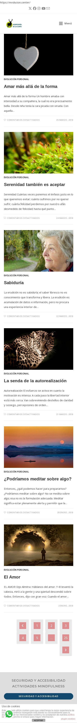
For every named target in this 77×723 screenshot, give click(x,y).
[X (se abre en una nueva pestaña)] (29, 8)
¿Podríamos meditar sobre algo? (38, 478)
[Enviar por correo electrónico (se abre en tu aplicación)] (47, 8)
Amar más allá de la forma (30, 86)
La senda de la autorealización (35, 380)
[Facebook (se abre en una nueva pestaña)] (34, 8)
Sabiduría (14, 282)
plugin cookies (68, 719)
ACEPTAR (38, 720)
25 (66, 638)
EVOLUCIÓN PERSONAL (16, 79)
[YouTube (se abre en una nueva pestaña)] (42, 8)
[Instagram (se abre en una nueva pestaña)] (38, 8)
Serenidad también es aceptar (34, 184)
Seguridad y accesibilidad (38, 696)
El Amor (12, 577)
